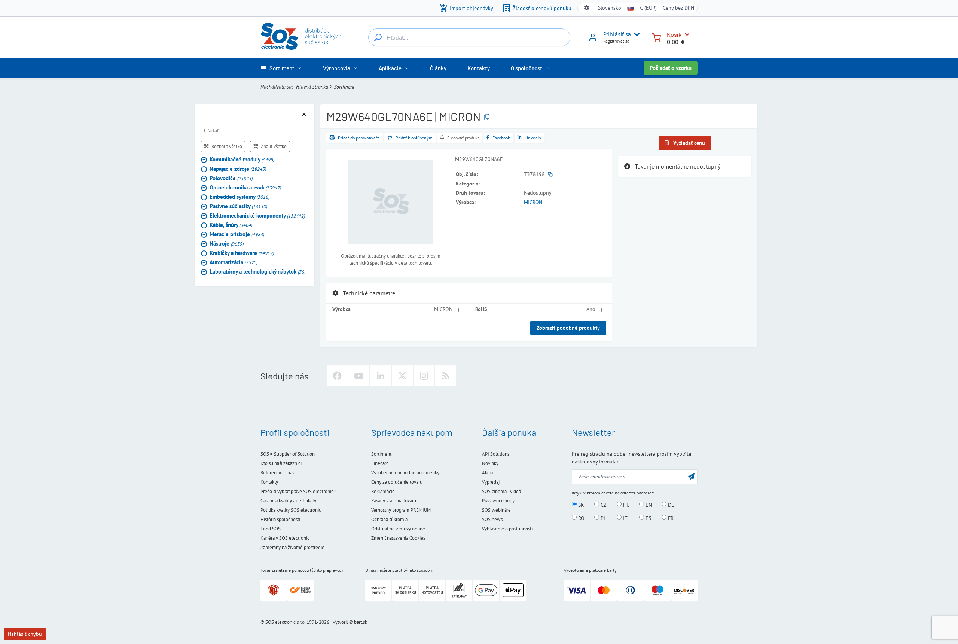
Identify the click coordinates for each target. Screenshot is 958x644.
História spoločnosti (280, 519)
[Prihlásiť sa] (592, 40)
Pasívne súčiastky (238, 205)
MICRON (533, 202)
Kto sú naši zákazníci (281, 463)
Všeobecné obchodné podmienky (405, 472)
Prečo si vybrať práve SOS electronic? (298, 491)
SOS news (492, 519)
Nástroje (227, 243)
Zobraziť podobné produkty (568, 327)
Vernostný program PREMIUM (401, 510)
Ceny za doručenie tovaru (396, 482)
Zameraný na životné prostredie (292, 547)
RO (581, 517)
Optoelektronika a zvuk (245, 187)
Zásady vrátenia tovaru (393, 500)
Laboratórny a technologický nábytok (257, 271)
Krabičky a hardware (242, 252)
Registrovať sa (616, 41)
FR (670, 517)
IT (625, 517)
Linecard (380, 463)
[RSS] (445, 375)
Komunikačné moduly (242, 159)
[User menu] (635, 34)
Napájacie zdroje (238, 168)
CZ (603, 504)
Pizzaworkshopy (498, 500)
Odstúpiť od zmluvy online (398, 529)
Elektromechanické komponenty (257, 215)
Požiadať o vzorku (671, 67)
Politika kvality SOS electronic (290, 510)
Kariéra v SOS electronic (284, 538)
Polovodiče (231, 177)
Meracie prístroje (237, 233)
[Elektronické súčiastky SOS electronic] (300, 36)
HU (626, 504)
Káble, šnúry (231, 224)
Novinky (490, 463)
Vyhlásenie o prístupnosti (507, 529)
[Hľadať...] (378, 37)
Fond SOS (270, 529)
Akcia (487, 472)
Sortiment (344, 86)
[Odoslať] (691, 476)
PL (602, 517)
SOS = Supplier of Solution (287, 454)
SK (580, 504)
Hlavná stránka (312, 86)
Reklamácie (383, 491)
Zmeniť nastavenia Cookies (398, 538)
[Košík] (656, 37)
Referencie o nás (277, 472)
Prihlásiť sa (617, 34)
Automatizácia (233, 261)
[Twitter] (402, 375)
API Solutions (495, 454)
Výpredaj (491, 482)
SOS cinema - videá (501, 491)
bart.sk (360, 622)
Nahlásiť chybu (25, 634)
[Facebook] (337, 375)
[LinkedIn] (380, 375)
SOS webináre (496, 510)
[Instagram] (424, 375)
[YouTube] (358, 375)
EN (648, 504)
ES (647, 517)
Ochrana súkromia (389, 519)
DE (670, 504)
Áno (590, 309)
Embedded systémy (239, 196)
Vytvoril (340, 622)
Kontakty (269, 482)
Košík (674, 34)
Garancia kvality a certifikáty (288, 500)
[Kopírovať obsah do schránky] (486, 117)
